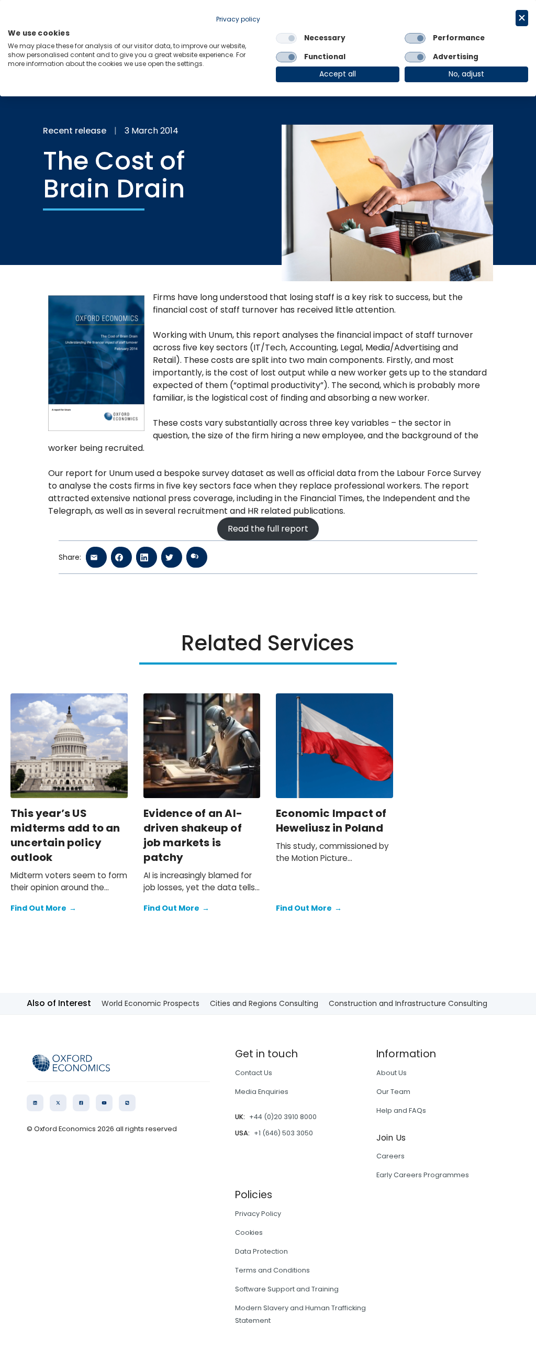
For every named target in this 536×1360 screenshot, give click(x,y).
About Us (391, 1072)
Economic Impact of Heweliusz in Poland (331, 820)
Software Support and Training (287, 1289)
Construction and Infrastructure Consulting (408, 1003)
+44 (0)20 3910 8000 (283, 1116)
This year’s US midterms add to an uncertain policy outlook (65, 835)
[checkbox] (286, 38)
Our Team (393, 1091)
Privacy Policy (258, 1213)
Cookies (249, 1232)
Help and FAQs (401, 1110)
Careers (390, 1156)
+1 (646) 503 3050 (283, 1133)
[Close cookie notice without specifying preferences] (522, 18)
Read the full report (268, 529)
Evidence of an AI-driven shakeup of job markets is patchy (193, 835)
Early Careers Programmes (422, 1174)
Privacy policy (238, 19)
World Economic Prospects (150, 1003)
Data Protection (261, 1251)
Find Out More (43, 908)
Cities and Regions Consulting (264, 1003)
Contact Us (253, 1072)
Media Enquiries (261, 1091)
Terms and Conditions (272, 1270)
